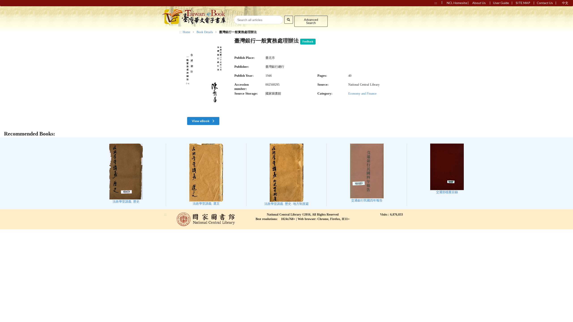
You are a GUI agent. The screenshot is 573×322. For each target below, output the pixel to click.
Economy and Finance (362, 93)
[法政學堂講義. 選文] (206, 174)
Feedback (307, 41)
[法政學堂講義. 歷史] (126, 173)
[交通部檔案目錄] (447, 168)
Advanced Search (311, 21)
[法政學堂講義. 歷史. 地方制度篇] (286, 174)
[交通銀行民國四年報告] (367, 173)
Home (186, 32)
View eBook (201, 121)
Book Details (205, 32)
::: (180, 32)
